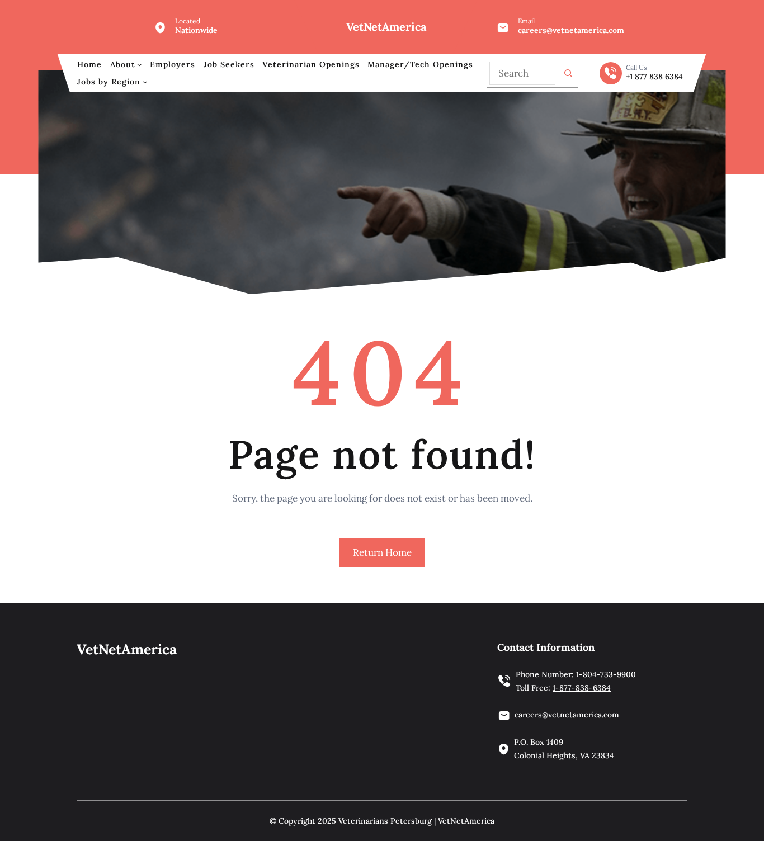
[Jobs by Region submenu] (145, 81)
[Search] (568, 73)
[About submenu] (139, 64)
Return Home (382, 552)
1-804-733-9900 (606, 674)
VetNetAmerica (386, 27)
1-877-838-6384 (582, 688)
